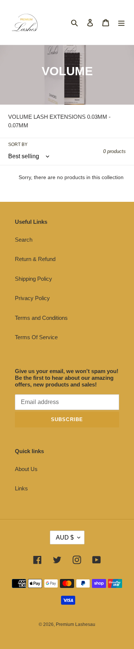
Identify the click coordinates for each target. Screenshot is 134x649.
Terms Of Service (36, 337)
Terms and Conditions (41, 318)
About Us (26, 469)
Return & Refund (35, 259)
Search (23, 239)
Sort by (18, 144)
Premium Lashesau (75, 624)
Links (21, 488)
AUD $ (65, 537)
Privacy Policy (32, 298)
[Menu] (121, 23)
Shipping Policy (33, 279)
